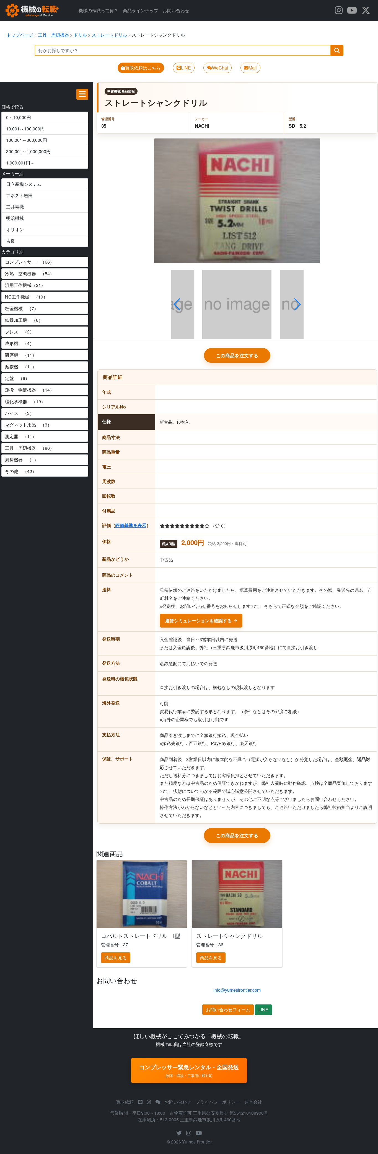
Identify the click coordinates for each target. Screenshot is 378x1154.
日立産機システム (24, 184)
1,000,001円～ (20, 163)
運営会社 (253, 1102)
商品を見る (116, 957)
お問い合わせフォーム (228, 1009)
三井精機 (15, 207)
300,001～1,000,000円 (28, 151)
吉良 (10, 241)
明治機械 (15, 218)
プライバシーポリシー (218, 1102)
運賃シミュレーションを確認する (198, 620)
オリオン (15, 229)
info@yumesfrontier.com (237, 990)
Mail (252, 68)
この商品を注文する (237, 355)
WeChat (220, 68)
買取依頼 (125, 1102)
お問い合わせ (176, 10)
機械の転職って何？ (98, 10)
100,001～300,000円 (26, 140)
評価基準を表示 (130, 525)
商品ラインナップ (140, 10)
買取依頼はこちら (142, 68)
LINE (186, 68)
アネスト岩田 (19, 195)
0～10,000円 (18, 117)
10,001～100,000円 (25, 128)
